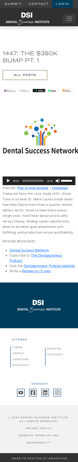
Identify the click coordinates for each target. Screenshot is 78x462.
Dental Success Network (29, 250)
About (19, 353)
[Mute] (57, 181)
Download (60, 188)
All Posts (25, 75)
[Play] (8, 181)
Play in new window (33, 188)
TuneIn (39, 90)
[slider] (67, 180)
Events (54, 348)
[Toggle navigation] (69, 18)
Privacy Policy (39, 428)
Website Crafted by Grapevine (40, 458)
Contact (39, 4)
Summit (13, 4)
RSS (68, 90)
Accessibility (39, 442)
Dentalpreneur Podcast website (49, 265)
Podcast (21, 365)
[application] (39, 180)
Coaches (21, 359)
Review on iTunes (36, 271)
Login (62, 4)
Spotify (53, 90)
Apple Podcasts (10, 90)
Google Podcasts (24, 90)
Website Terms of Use (39, 435)
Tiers (18, 347)
